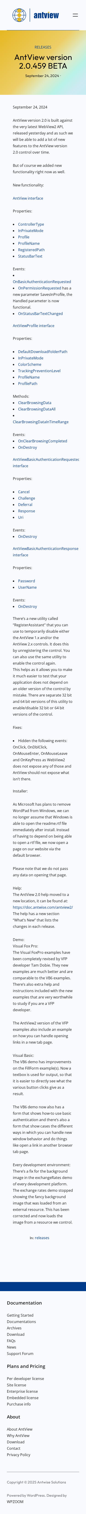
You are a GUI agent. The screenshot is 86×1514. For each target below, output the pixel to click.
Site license (16, 1385)
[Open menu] (75, 15)
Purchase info (19, 1404)
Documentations (21, 1321)
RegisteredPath (31, 249)
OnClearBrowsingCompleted (42, 441)
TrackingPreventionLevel (39, 370)
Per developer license (25, 1378)
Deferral (25, 504)
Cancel (24, 491)
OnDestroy (27, 447)
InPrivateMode (30, 230)
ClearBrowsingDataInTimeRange (41, 421)
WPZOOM (15, 1501)
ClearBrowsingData (34, 402)
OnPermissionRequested (39, 288)
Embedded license (23, 1397)
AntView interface (28, 198)
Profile (23, 237)
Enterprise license (22, 1391)
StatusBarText (30, 256)
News (11, 1347)
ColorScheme (29, 364)
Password (26, 580)
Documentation (24, 1303)
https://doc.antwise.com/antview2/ (43, 907)
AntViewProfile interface (33, 325)
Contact (13, 1448)
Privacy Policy (18, 1454)
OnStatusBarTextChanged (40, 313)
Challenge (26, 498)
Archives (14, 1328)
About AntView (19, 1429)
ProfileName (29, 243)
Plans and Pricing (26, 1366)
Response (26, 510)
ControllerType (31, 224)
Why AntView (18, 1435)
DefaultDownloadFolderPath (42, 351)
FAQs (11, 1340)
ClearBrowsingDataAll (36, 409)
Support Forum (20, 1353)
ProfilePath (27, 383)
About (13, 1416)
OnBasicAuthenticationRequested (42, 281)
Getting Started (20, 1315)
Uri (20, 517)
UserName (27, 587)
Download (16, 1334)
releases (43, 47)
